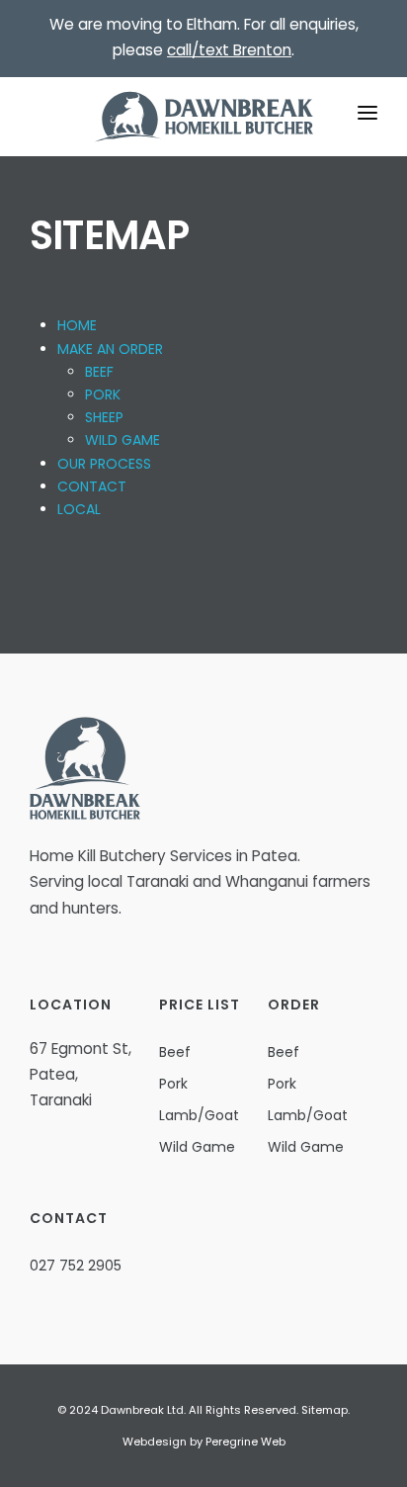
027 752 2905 (76, 1265)
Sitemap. (325, 1410)
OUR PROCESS (104, 464)
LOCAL (79, 509)
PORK (103, 394)
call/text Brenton (229, 50)
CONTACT (91, 486)
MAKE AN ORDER (110, 349)
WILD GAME (122, 440)
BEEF (99, 372)
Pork (173, 1083)
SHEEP (104, 417)
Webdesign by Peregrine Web (203, 1441)
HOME (77, 325)
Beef (175, 1052)
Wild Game (197, 1147)
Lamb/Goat (199, 1115)
